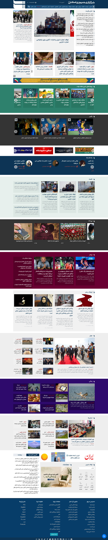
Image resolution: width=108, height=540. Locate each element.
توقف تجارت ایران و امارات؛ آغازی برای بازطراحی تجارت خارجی (67, 196)
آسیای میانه (90, 369)
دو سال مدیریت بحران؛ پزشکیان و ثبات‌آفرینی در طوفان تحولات (86, 102)
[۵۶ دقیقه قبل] (48, 341)
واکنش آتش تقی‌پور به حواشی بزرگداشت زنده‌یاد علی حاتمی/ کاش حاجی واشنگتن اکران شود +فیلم (65, 70)
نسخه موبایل (54, 534)
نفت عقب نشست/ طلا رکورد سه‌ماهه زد (85, 40)
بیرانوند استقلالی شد (27, 258)
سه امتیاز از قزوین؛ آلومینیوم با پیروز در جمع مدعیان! (23, 285)
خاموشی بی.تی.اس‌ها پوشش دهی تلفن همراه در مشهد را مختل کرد (26, 470)
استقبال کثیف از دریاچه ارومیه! (23, 68)
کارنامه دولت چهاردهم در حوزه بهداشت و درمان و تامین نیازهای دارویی (54, 103)
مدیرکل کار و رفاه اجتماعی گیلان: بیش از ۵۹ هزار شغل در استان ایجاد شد (26, 488)
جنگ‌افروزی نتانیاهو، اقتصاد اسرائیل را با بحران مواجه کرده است (84, 36)
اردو (24, 522)
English (23, 507)
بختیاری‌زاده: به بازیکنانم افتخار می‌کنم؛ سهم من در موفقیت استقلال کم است (44, 273)
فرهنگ (70, 7)
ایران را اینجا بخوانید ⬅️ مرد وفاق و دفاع (73, 456)
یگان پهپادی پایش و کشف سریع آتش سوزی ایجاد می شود (86, 196)
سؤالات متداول (91, 512)
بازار (35, 7)
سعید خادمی (27, 166)
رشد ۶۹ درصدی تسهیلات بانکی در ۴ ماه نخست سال (26, 196)
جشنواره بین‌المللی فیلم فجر (55, 513)
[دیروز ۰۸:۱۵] (54, 93)
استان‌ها (52, 7)
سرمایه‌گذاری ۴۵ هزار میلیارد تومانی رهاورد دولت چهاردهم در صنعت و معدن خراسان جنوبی (20, 436)
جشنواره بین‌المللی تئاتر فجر (55, 530)
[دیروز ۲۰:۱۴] (80, 126)
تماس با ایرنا (92, 507)
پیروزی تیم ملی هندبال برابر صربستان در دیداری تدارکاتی (23, 262)
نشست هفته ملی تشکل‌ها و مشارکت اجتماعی (54, 138)
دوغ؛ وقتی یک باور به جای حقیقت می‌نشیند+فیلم (85, 309)
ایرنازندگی (40, 505)
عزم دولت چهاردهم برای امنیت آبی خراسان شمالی (48, 434)
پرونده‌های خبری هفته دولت (84, 86)
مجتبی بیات (53, 169)
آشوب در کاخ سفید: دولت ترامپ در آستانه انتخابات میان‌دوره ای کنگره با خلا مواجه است (85, 70)
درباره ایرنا (92, 505)
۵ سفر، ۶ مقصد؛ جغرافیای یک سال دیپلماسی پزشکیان (54, 39)
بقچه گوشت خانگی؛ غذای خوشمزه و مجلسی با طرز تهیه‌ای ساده (20, 397)
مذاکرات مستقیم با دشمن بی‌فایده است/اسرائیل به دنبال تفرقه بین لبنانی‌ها (18, 353)
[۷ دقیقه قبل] (84, 300)
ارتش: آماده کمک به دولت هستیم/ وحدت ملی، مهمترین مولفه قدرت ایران (84, 14)
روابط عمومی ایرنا (91, 517)
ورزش (79, 7)
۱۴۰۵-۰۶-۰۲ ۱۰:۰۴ (68, 329)
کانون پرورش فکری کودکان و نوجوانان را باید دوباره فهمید (24, 162)
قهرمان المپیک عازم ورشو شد (25, 271)
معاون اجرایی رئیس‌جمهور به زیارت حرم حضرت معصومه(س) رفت (48, 424)
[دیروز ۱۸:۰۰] (23, 300)
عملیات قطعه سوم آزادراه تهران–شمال (29, 138)
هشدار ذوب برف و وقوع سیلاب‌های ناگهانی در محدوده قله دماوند (21, 445)
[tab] (32, 455)
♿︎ (104, 536)
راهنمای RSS (91, 515)
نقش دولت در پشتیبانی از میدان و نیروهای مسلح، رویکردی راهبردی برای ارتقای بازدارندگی (38, 105)
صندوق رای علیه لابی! (61, 241)
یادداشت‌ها (89, 158)
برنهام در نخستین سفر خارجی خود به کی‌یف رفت (39, 363)
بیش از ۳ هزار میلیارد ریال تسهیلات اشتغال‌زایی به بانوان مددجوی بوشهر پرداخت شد (27, 482)
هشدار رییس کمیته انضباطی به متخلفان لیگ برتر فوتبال (25, 267)
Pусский (23, 520)
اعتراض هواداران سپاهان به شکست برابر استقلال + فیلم (23, 280)
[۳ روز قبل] (62, 408)
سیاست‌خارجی (65, 7)
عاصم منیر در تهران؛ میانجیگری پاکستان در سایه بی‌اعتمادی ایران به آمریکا (24, 26)
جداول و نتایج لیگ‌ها (55, 524)
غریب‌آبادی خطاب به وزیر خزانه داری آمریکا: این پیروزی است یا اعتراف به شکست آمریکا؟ (85, 19)
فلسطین (56, 7)
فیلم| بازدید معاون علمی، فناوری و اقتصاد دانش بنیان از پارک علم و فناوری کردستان (26, 478)
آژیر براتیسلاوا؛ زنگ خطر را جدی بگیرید (86, 272)
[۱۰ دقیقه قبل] (54, 23)
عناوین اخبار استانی (73, 512)
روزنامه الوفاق (39, 510)
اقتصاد (83, 7)
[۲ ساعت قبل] (86, 93)
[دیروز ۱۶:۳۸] (27, 126)
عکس (48, 7)
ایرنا (81, 2)
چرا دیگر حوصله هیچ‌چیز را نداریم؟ (48, 396)
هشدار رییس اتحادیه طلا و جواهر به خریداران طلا (44, 68)
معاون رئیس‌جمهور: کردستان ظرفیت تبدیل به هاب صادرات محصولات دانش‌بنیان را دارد (26, 462)
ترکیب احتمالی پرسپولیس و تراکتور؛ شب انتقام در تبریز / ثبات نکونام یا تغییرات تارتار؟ (65, 273)
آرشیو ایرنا (92, 510)
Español (23, 517)
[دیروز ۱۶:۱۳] (22, 58)
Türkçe (23, 515)
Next (35, 30)
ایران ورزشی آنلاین (38, 517)
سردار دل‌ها (57, 510)
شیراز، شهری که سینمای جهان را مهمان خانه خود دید (48, 444)
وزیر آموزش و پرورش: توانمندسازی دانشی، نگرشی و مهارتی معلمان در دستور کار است (82, 440)
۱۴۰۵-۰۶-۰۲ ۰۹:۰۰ (48, 328)
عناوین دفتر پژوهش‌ (72, 517)
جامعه (73, 7)
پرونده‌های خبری (73, 505)
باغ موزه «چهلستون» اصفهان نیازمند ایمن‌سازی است (85, 44)
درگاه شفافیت (91, 522)
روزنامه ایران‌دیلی (39, 515)
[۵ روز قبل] (56, 477)
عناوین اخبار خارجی (72, 515)
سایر (29, 7)
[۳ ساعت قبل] (34, 424)
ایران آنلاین (40, 512)
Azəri (23, 512)
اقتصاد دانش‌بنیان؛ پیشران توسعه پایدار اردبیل (20, 424)
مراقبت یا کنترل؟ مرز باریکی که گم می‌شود (48, 386)
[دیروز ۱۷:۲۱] (53, 126)
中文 (24, 505)
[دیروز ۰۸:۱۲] (34, 387)
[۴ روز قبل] (22, 93)
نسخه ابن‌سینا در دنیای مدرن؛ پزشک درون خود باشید (21, 387)
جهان (77, 7)
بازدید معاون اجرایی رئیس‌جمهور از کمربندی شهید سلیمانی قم (27, 466)
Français (22, 524)
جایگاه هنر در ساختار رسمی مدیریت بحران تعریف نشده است (44, 310)
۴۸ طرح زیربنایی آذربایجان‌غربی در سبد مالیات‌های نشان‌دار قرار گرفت (26, 474)
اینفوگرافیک (57, 522)
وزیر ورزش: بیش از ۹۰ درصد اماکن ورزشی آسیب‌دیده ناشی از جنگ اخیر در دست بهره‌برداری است (84, 25)
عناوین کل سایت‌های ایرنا (71, 510)
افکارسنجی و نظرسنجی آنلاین (54, 506)
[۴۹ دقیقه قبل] (86, 186)
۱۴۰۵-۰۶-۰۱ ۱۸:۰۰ (27, 326)
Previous (72, 30)
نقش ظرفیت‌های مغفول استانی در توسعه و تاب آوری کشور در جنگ (21, 103)
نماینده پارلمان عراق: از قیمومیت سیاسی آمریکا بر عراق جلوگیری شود (18, 344)
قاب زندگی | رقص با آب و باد (86, 33)
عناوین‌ (90, 7)
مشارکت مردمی (91, 524)
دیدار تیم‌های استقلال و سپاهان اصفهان (82, 138)
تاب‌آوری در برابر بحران (35, 241)
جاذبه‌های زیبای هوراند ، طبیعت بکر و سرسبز (48, 408)
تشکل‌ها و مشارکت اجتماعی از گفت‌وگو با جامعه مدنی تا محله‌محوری (51, 163)
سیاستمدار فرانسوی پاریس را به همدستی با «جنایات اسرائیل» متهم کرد (18, 373)
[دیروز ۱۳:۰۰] (49, 186)
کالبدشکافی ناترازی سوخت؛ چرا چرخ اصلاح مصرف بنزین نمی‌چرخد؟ (49, 196)
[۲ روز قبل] (38, 93)
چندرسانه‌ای (44, 7)
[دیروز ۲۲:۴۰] (43, 263)
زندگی (32, 7)
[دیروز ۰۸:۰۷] (27, 231)
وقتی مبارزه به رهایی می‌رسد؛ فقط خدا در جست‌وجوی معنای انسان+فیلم (23, 310)
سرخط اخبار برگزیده (72, 507)
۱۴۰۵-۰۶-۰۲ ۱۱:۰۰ (89, 325)
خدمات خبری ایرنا (90, 532)
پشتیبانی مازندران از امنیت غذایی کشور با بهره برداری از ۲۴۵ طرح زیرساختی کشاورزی (25, 492)
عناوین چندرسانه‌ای (73, 520)
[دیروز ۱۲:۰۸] (70, 93)
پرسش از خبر (57, 519)
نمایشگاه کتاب (56, 517)
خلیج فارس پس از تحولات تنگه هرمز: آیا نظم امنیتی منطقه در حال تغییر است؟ (76, 163)
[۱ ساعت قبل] (85, 58)
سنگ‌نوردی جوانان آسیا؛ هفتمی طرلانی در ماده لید (26, 459)
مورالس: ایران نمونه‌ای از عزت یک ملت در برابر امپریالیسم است (84, 30)
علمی (60, 7)
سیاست (86, 7)
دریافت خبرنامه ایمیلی (89, 529)
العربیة (24, 510)
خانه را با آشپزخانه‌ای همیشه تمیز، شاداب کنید (20, 408)
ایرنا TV (38, 7)
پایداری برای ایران (71, 100)
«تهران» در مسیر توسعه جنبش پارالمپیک (25, 275)
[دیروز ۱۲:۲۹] (53, 231)
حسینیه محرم (57, 527)
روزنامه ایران (40, 507)
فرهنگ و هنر (88, 292)
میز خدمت (92, 527)
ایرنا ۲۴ (90, 221)
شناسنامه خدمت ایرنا (90, 520)
